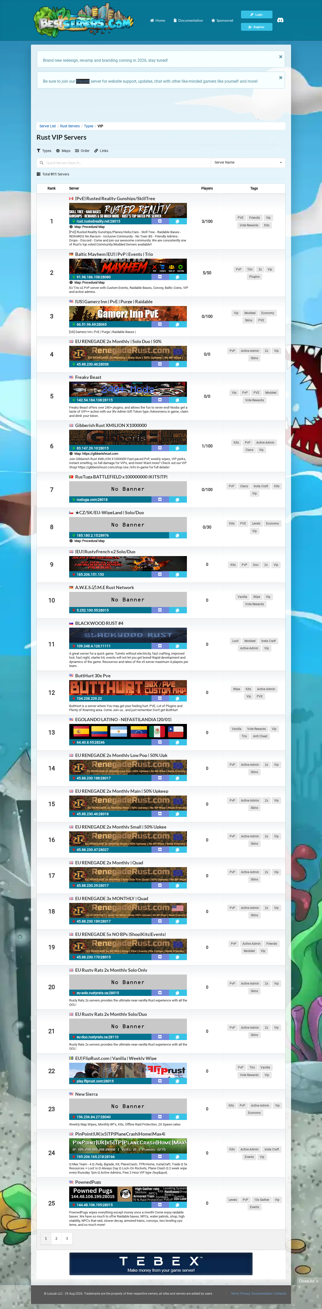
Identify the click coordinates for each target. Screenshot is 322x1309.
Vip (268, 218)
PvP (239, 269)
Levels (256, 523)
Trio (250, 269)
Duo (256, 565)
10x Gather (261, 1200)
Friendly (254, 218)
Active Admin (250, 351)
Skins (248, 320)
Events (249, 1157)
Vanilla (242, 597)
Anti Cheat (260, 736)
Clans (249, 450)
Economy (267, 313)
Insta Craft (261, 486)
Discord (83, 81)
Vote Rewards (249, 225)
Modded (250, 313)
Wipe (256, 597)
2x (260, 269)
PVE (241, 218)
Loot (235, 641)
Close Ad (306, 1281)
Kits (266, 225)
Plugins (254, 277)
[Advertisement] (161, 104)
